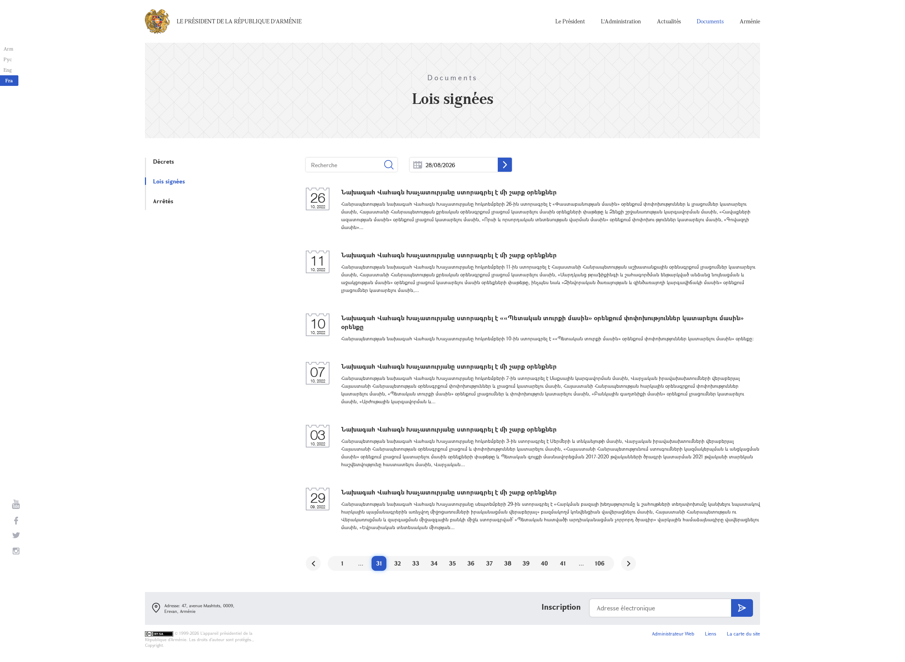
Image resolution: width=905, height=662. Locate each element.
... (417, 165)
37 (489, 563)
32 (397, 563)
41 (563, 563)
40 (544, 563)
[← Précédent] (313, 563)
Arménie (750, 21)
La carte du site (743, 633)
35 (452, 563)
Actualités (669, 21)
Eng (8, 69)
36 (470, 563)
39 (526, 563)
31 (379, 563)
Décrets (163, 161)
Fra (9, 80)
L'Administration (621, 21)
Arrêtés (163, 201)
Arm (8, 48)
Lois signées (169, 181)
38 (508, 563)
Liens (710, 633)
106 (600, 563)
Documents (710, 21)
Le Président (570, 21)
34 (434, 563)
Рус (8, 59)
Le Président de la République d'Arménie (239, 21)
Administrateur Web (673, 633)
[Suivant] (628, 563)
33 (415, 563)
